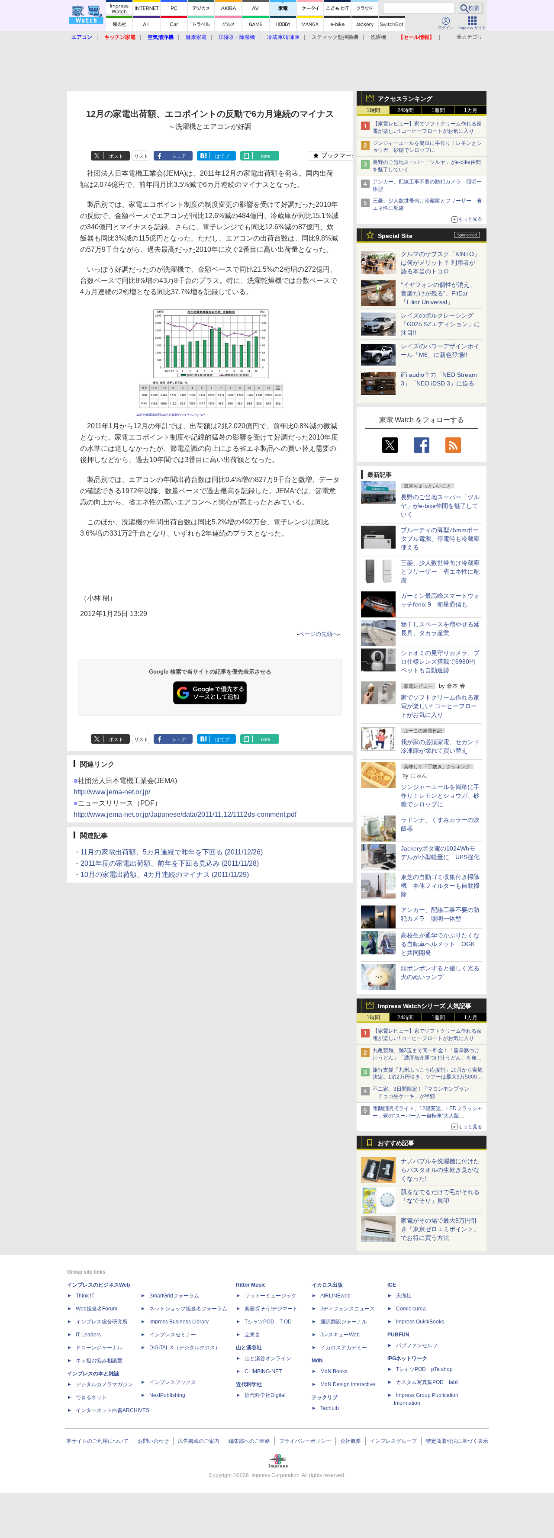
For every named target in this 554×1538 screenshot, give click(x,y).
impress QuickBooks (420, 1322)
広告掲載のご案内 (198, 1441)
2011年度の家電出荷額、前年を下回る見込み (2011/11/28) (170, 863)
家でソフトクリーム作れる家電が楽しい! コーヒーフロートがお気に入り (440, 706)
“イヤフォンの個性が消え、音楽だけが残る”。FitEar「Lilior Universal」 (438, 293)
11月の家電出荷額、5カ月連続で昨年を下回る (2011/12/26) (172, 852)
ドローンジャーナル (99, 1348)
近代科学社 (249, 1384)
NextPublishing (167, 1395)
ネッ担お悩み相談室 (99, 1361)
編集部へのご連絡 (249, 1441)
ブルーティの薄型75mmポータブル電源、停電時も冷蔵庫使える (440, 539)
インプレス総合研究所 (102, 1322)
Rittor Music (251, 1285)
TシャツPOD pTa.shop (424, 1369)
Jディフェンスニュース (347, 1309)
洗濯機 (378, 37)
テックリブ (325, 1397)
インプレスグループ (393, 1441)
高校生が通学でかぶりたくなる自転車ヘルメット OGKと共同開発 (440, 944)
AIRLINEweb (335, 1296)
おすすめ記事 (396, 1143)
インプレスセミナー (172, 1335)
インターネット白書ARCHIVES (112, 1410)
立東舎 (252, 1335)
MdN (317, 1361)
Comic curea (411, 1309)
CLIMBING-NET (263, 1371)
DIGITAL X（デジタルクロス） (184, 1348)
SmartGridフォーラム (174, 1296)
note (265, 156)
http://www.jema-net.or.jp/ (112, 792)
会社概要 (350, 1441)
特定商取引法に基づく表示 (457, 1441)
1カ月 (470, 110)
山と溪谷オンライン (268, 1358)
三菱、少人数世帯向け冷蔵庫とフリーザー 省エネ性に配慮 (440, 571)
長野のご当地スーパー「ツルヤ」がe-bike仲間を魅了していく (440, 506)
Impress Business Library (179, 1322)
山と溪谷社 (249, 1348)
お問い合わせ (153, 1441)
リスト (141, 156)
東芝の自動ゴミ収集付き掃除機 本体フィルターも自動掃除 (440, 885)
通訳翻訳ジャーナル (343, 1322)
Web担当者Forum (96, 1309)
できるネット (91, 1397)
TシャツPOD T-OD (268, 1322)
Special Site (395, 235)
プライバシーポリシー (305, 1441)
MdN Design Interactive (347, 1384)
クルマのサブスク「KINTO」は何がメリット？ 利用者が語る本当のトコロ (440, 262)
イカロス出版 (327, 1285)
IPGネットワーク (407, 1358)
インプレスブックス (172, 1382)
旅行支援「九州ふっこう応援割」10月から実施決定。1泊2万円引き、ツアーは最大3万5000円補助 (428, 1077)
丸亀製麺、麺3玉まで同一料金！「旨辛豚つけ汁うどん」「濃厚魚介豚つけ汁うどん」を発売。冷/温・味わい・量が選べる (426, 1057)
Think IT (85, 1296)
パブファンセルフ (417, 1345)
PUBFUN (398, 1335)
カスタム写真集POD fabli (427, 1382)
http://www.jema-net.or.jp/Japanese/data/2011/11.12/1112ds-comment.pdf (185, 814)
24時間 (405, 110)
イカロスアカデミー (343, 1348)
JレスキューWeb (340, 1335)
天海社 (404, 1296)
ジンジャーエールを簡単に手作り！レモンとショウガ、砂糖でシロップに (440, 795)
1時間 (373, 110)
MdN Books (334, 1371)
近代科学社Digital (265, 1395)
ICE (391, 1285)
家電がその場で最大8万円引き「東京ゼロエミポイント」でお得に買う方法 (440, 1229)
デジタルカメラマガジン (104, 1384)
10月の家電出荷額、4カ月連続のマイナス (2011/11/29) (165, 874)
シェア (179, 156)
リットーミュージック (270, 1296)
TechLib (329, 1408)
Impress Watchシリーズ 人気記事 (424, 1005)
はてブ (222, 156)
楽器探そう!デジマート (271, 1309)
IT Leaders (88, 1335)
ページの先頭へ (318, 634)
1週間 (438, 110)
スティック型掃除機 (335, 37)
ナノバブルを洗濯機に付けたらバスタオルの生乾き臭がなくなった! (440, 1170)
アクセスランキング (405, 98)
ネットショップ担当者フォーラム (188, 1309)
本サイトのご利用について (97, 1441)
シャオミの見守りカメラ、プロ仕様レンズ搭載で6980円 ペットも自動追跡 (441, 661)
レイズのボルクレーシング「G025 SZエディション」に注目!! (440, 324)
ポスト (116, 156)
